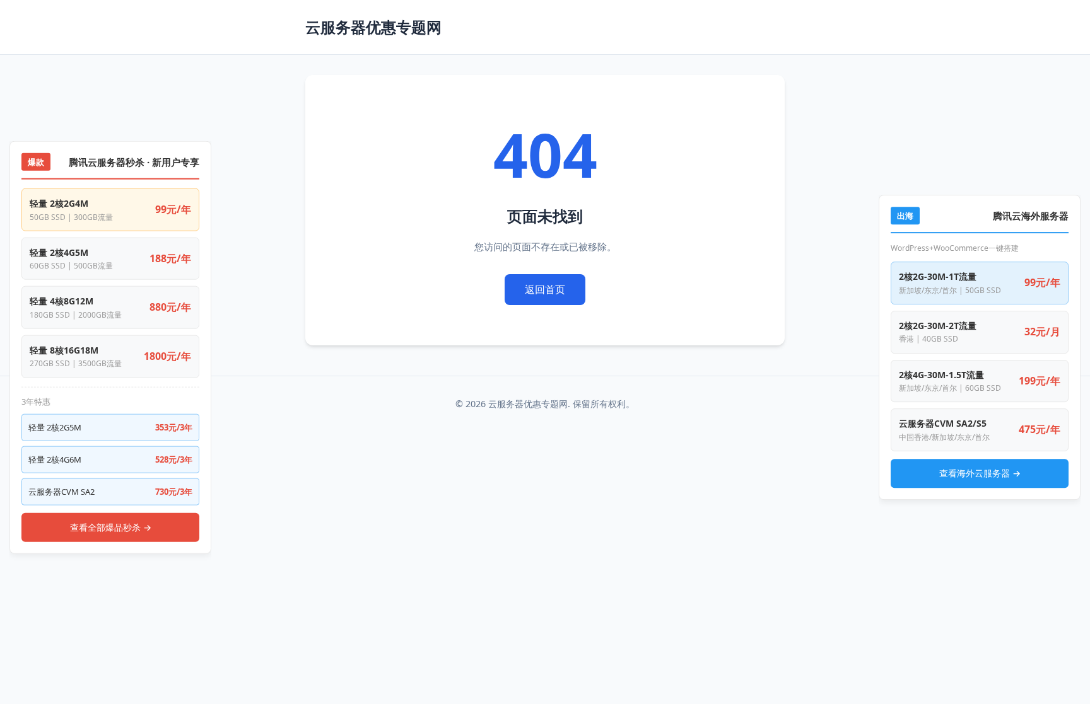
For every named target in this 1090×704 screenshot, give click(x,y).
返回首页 (545, 289)
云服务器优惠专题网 (373, 26)
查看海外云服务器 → (980, 473)
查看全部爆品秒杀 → (110, 527)
